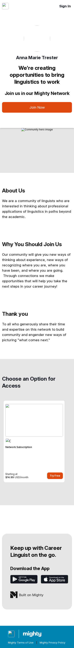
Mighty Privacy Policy (52, 642)
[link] (34, 441)
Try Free (55, 475)
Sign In (65, 6)
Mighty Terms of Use (21, 642)
